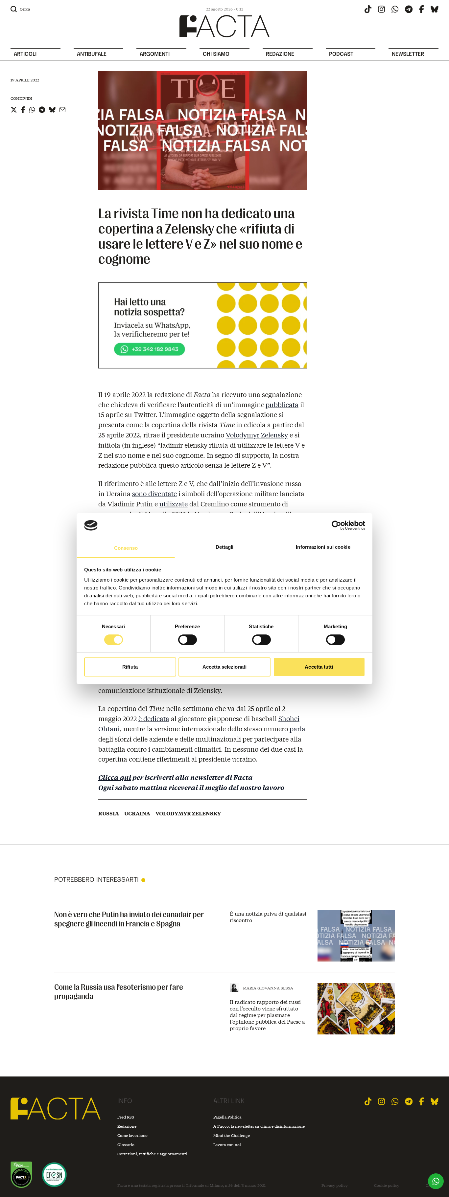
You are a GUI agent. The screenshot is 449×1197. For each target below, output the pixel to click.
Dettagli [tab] (225, 547)
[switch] (187, 639)
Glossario (125, 1144)
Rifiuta (130, 667)
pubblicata (282, 404)
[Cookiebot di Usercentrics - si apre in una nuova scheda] (336, 525)
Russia (108, 813)
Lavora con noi (227, 1144)
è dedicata (153, 718)
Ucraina (137, 813)
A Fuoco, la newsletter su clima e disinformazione (259, 1126)
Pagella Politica (227, 1117)
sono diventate (154, 493)
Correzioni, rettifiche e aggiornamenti (152, 1154)
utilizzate (173, 503)
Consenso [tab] (126, 548)
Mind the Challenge (231, 1135)
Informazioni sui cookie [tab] (323, 547)
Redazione (126, 1126)
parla (297, 728)
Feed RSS (125, 1117)
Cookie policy (386, 1185)
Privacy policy (334, 1185)
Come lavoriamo (132, 1135)
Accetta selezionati (224, 667)
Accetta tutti (319, 667)
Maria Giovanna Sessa (268, 988)
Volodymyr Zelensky (257, 434)
